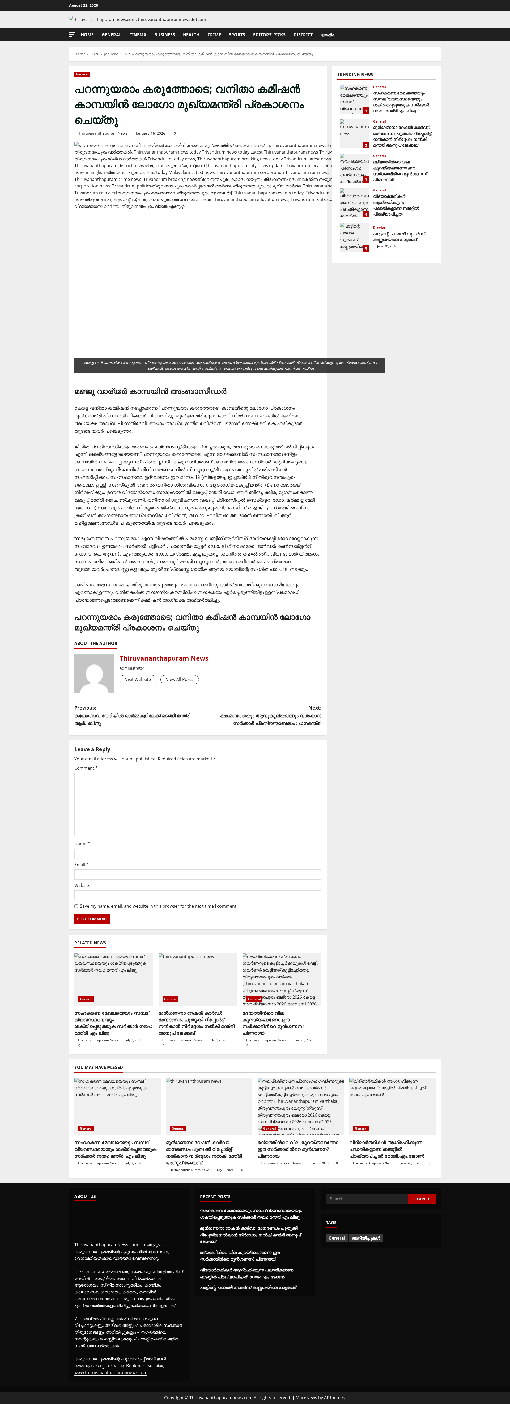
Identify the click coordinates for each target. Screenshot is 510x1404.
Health (191, 35)
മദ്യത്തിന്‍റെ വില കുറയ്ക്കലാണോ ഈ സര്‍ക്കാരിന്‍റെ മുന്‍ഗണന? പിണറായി (273, 1023)
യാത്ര (327, 35)
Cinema (137, 35)
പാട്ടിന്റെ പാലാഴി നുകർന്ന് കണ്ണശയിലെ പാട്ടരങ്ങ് (354, 237)
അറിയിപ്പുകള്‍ (366, 1238)
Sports (237, 35)
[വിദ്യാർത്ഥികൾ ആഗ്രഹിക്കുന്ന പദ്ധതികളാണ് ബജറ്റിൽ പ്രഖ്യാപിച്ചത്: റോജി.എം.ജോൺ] (392, 1106)
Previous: (132, 715)
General (111, 35)
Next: (270, 715)
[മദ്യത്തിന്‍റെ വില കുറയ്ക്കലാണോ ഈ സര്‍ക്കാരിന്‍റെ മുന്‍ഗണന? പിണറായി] (282, 979)
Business (164, 35)
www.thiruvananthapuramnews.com (110, 1372)
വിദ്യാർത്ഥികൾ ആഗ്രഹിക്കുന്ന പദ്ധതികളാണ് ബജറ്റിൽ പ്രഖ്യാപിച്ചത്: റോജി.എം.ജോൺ (354, 202)
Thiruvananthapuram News (103, 133)
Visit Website (138, 679)
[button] (72, 34)
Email (81, 865)
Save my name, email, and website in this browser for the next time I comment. (158, 906)
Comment (86, 768)
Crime (214, 35)
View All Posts (179, 679)
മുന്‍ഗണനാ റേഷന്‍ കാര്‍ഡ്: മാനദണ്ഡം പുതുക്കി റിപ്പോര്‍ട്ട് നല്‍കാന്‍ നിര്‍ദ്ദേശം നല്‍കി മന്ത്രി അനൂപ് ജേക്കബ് (197, 1023)
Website (82, 885)
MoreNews (306, 1398)
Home (87, 35)
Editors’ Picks (269, 35)
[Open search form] (439, 35)
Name (82, 844)
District (303, 35)
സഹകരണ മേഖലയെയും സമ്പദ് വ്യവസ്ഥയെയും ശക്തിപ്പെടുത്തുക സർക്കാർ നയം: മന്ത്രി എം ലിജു (113, 1023)
